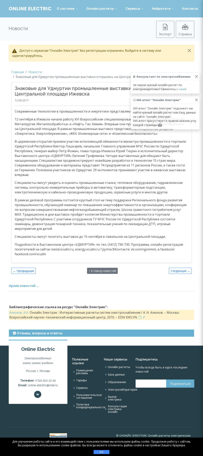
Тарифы (81, 380)
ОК (101, 452)
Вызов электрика (115, 398)
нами (182, 89)
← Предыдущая (23, 271)
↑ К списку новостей (102, 271)
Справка (185, 34)
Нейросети (161, 9)
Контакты (190, 9)
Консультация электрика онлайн (117, 409)
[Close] (189, 50)
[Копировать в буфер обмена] (140, 317)
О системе (66, 9)
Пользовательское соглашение (89, 396)
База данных (116, 374)
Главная (17, 72)
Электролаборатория (122, 389)
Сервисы (132, 9)
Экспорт (165, 34)
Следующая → (180, 271)
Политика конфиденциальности (90, 406)
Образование (117, 382)
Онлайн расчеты (100, 9)
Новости (35, 72)
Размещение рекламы (84, 372)
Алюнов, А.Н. (19, 312)
